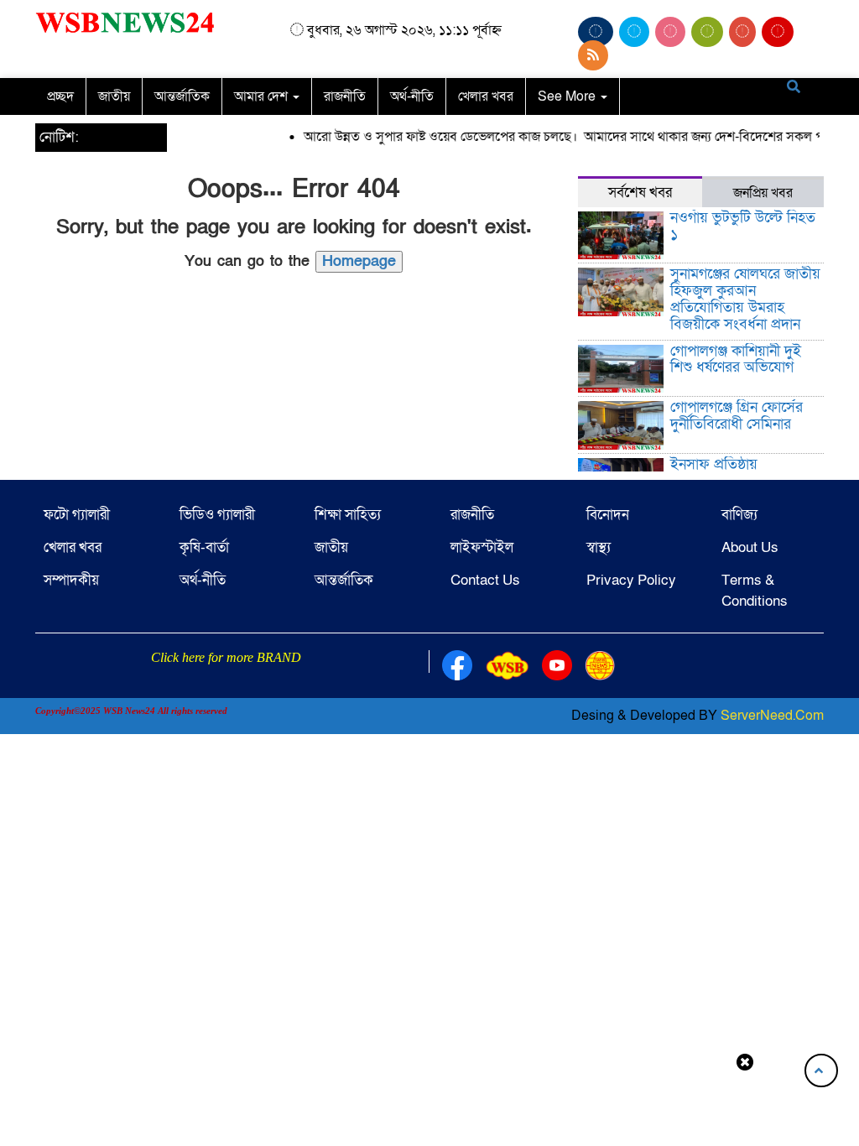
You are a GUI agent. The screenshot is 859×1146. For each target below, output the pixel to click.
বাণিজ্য (739, 514)
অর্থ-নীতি (412, 96)
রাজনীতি (345, 96)
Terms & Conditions (754, 590)
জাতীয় (114, 96)
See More (568, 96)
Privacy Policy (631, 580)
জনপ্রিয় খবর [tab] (763, 193)
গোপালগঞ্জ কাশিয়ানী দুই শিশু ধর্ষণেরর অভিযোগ (735, 359)
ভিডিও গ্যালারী (217, 514)
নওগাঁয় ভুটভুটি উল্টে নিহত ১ (742, 226)
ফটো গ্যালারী (77, 514)
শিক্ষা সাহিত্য (348, 514)
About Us (749, 547)
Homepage (359, 261)
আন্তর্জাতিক (182, 96)
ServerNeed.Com (772, 715)
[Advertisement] (429, 1106)
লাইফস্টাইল (481, 547)
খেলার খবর (485, 96)
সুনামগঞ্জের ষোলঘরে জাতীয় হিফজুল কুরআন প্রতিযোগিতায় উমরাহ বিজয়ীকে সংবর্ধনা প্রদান (745, 298)
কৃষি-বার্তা (204, 547)
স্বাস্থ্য (598, 547)
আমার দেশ (262, 96)
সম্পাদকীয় (71, 580)
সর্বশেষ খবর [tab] (640, 192)
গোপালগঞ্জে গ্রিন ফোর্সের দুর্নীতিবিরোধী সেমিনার (736, 416)
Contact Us (485, 580)
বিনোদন (607, 514)
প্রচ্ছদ (60, 96)
